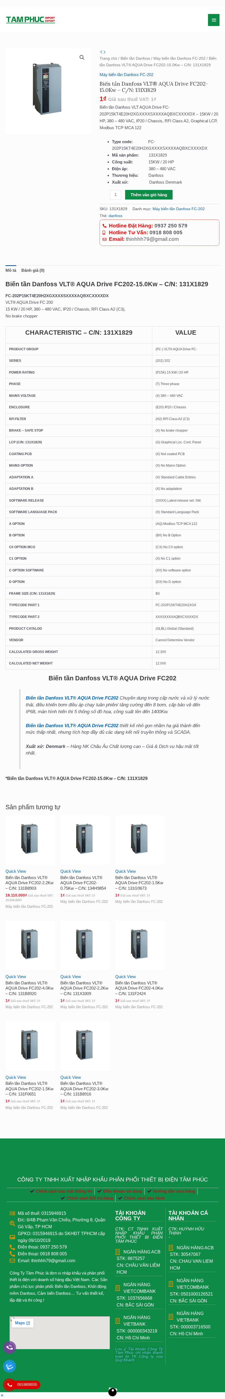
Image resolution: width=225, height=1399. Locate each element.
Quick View (15, 871)
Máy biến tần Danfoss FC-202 (179, 58)
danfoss (115, 216)
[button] (82, 57)
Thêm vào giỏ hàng (149, 194)
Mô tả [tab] (10, 270)
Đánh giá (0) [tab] (32, 270)
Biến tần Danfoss (135, 58)
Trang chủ (108, 58)
